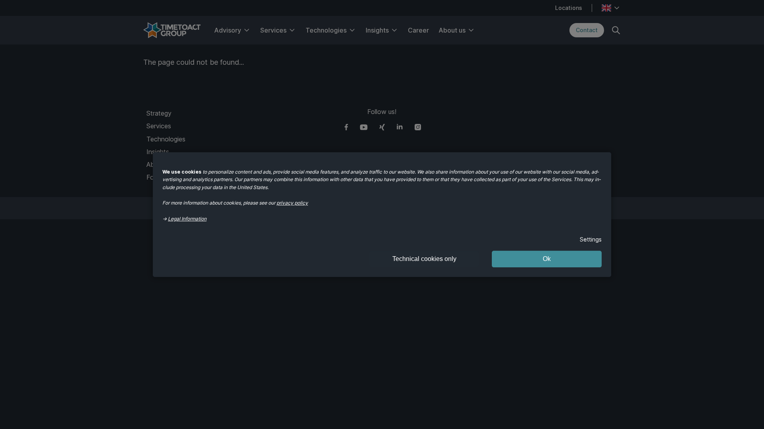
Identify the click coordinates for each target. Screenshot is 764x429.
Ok (547, 258)
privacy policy (292, 203)
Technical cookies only (424, 258)
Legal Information (187, 219)
